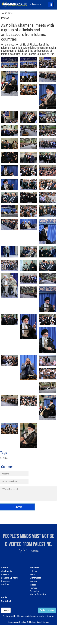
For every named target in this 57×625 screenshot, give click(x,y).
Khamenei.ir (14, 4)
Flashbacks (6, 571)
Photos (33, 581)
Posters (33, 588)
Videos (33, 584)
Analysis (5, 584)
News (32, 574)
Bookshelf (6, 601)
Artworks (34, 591)
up (7, 610)
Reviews (5, 574)
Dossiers (5, 581)
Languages (36, 4)
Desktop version (47, 610)
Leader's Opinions (9, 577)
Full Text (34, 571)
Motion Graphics (38, 594)
